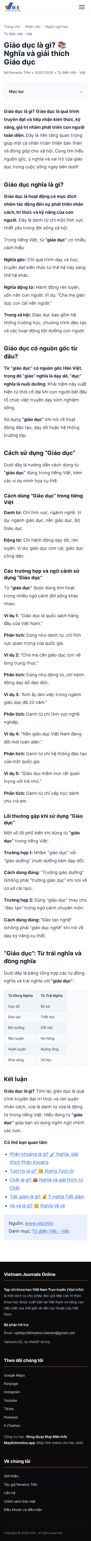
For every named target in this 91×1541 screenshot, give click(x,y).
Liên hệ (9, 1493)
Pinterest (11, 1417)
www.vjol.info (39, 1223)
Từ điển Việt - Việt (18, 34)
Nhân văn (32, 26)
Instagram (12, 1392)
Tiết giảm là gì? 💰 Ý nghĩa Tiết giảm (47, 1196)
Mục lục (16, 91)
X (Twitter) (12, 1425)
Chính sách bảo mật (19, 1501)
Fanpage (11, 1383)
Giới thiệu (11, 1476)
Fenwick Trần (20, 72)
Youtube (10, 1400)
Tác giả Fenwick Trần (20, 1484)
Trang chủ (12, 26)
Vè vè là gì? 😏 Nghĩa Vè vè (37, 1205)
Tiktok (9, 1409)
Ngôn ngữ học (56, 26)
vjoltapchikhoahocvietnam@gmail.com (44, 1333)
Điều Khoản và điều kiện (23, 1510)
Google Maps (14, 1375)
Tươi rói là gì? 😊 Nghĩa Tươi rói (42, 1171)
